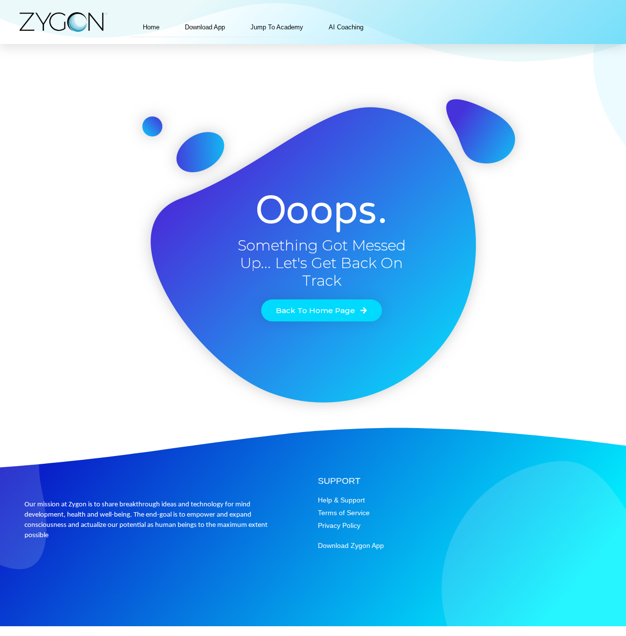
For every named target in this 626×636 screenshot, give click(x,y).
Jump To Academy (276, 27)
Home (151, 27)
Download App (205, 27)
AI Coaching (346, 27)
